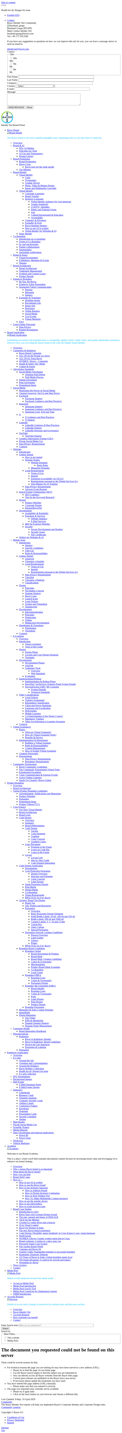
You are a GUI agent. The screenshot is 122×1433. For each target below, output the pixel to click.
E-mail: (10, 89)
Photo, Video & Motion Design (39, 185)
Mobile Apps (19, 540)
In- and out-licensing (28, 244)
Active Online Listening (30, 777)
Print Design (37, 1002)
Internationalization (34, 612)
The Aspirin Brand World (31, 1246)
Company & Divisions (35, 220)
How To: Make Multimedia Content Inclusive (46, 1198)
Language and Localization (38, 708)
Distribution (30, 628)
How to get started (33, 457)
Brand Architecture (22, 265)
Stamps (22, 1119)
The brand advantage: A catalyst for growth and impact (45, 1260)
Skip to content (8, 2)
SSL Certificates (38, 534)
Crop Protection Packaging (37, 871)
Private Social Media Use (31, 441)
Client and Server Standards (38, 705)
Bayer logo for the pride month (39, 167)
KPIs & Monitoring (34, 1020)
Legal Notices (31, 601)
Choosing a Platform (34, 580)
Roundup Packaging (34, 1007)
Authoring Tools (32, 668)
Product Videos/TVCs (29, 804)
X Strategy (30, 420)
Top (3, 1430)
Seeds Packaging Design (36, 884)
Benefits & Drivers (34, 737)
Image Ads (30, 305)
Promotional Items (27, 385)
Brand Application (15, 332)
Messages (29, 292)
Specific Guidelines (34, 548)
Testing (28, 620)
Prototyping (30, 617)
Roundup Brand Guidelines (32, 948)
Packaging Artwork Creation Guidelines (44, 932)
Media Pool (12, 1270)
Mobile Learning (33, 713)
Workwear (18, 1140)
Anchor (34, 831)
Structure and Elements (42, 876)
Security (29, 526)
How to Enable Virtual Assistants (40, 751)
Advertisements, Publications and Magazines (40, 793)
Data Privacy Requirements (32, 444)
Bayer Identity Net (21, 1312)
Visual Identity (26, 175)
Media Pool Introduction (24, 1286)
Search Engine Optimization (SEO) (35, 492)
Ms (14, 64)
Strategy (29, 545)
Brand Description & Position (45, 954)
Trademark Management (30, 271)
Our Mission (25, 169)
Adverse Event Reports (36, 489)
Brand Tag (30, 903)
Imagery (29, 295)
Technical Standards (40, 692)
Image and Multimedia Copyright (40, 188)
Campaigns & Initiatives (24, 350)
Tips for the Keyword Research (39, 497)
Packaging (24, 799)
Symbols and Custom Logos (32, 273)
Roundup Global (33, 951)
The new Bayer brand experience (34, 1230)
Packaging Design (39, 983)
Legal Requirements (34, 470)
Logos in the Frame (40, 852)
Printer (34, 943)
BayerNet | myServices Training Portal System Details (50, 684)
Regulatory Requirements (37, 761)
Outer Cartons (37, 927)
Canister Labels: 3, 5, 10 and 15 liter (48, 921)
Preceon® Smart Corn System (33, 1244)
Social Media (31, 313)
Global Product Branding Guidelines (30, 791)
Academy (11, 1146)
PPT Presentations (21, 1076)
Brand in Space (20, 255)
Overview (17, 143)
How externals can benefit (25, 1317)
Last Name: (12, 80)
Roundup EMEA (33, 975)
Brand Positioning (21, 159)
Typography (30, 180)
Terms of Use (37, 473)
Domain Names (32, 460)
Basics (22, 729)
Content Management (35, 748)
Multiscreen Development (37, 623)
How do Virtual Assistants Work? (40, 735)
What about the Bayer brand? (27, 1172)
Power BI (23, 1135)
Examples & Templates (30, 297)
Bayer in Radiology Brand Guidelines (43, 1042)
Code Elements (38, 833)
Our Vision (30, 1018)
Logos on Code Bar (40, 849)
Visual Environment (28, 257)
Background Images (22, 1079)
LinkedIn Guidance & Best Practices (42, 425)
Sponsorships (25, 249)
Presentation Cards (28, 1114)
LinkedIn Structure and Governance (42, 430)
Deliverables (31, 711)
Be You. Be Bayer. (28, 281)
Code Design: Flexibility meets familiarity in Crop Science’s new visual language (57, 1233)
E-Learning (18, 636)
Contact (10, 20)
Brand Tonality (32, 196)
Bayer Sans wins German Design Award (38, 1214)
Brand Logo (24, 815)
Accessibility (37, 217)
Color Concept (38, 839)
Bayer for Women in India (31, 1228)
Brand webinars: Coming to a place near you (40, 1241)
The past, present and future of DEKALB (38, 1217)
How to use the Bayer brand (32, 1185)
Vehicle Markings (21, 1143)
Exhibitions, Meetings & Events (34, 260)
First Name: (12, 76)
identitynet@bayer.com (18, 49)
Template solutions (28, 1098)
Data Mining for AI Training (44, 484)
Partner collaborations (29, 247)
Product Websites (33, 502)
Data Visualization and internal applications (33, 1132)
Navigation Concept (34, 590)
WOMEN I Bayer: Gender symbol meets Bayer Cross (44, 1238)
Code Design (25, 817)
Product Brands (26, 276)
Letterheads (24, 1092)
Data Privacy (25, 327)
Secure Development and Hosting (47, 529)
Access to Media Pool (23, 1283)
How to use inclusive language (33, 1188)
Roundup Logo (38, 978)
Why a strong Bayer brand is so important (32, 1169)
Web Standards (38, 673)
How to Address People (36, 1190)
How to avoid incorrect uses (32, 1206)
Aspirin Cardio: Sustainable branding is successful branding (47, 1252)
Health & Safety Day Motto (32, 364)
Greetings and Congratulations (33, 1063)
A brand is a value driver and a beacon (37, 1222)
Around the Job (26, 1060)
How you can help (21, 1174)
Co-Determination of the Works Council (44, 716)
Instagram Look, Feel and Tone (39, 412)
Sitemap (5, 1427)
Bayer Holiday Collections (31, 1068)
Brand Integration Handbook (32, 1031)
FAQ (21, 321)
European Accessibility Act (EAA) (47, 478)
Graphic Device (32, 183)
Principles (29, 588)
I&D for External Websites (37, 524)
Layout (28, 855)
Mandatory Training (34, 719)
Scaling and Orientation (36, 604)
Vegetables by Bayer (28, 1262)
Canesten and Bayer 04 (30, 1249)
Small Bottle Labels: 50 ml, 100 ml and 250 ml (53, 916)
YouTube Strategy (33, 436)
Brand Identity (20, 172)
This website (13, 1337)
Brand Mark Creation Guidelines (46, 959)
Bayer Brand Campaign (30, 353)
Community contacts (11, 1407)
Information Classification (37, 703)
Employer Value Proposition (32, 284)
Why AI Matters (26, 148)
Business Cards (26, 1095)
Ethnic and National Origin (43, 209)
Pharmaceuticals (20, 1034)
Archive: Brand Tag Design (32, 900)
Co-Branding (19, 236)
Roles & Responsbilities (36, 553)
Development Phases (35, 663)
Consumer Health (21, 1028)
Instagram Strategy (34, 406)
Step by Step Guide (40, 860)
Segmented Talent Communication (35, 287)
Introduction (24, 452)
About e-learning (33, 644)
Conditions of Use (15, 1417)
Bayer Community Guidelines (33, 767)
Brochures (30, 308)
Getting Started (26, 454)
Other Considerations (29, 695)
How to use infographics (30, 1204)
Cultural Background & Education (47, 215)
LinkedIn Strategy (33, 428)
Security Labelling (27, 1116)
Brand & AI (18, 145)
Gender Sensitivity (39, 204)
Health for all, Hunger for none (33, 1071)
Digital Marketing (27, 1015)
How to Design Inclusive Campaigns (42, 1193)
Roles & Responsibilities (36, 745)
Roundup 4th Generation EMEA (40, 986)
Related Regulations (28, 329)
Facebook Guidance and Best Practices (43, 401)
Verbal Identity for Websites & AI (40, 231)
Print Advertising (27, 382)
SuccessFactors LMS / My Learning (42, 687)
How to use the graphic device (33, 1201)
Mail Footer (18, 1082)
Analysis (29, 665)
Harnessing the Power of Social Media (37, 390)
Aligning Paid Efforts (35, 374)
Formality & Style (33, 223)
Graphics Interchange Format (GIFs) (36, 438)
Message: (11, 92)
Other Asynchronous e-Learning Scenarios (45, 721)
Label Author (37, 937)
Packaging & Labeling (35, 1047)
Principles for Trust (28, 151)
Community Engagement (25, 764)
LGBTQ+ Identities (40, 207)
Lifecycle (29, 550)
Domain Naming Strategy (37, 1023)
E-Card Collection (27, 1074)
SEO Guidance (32, 494)
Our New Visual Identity (30, 809)
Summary (29, 823)
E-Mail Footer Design (29, 1087)
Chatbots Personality (28, 753)
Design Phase (31, 652)
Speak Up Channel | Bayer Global (35, 780)
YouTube (23, 433)
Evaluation (30, 676)
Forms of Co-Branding (29, 241)
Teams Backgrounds (34, 895)
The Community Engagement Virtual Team (39, 769)
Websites (17, 449)
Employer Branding (22, 279)
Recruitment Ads (33, 303)
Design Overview (39, 873)
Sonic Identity (25, 233)
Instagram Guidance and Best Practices (43, 409)
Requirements (25, 756)
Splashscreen (31, 606)
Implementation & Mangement (33, 740)
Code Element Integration (43, 863)
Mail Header (19, 1122)
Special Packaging (39, 929)
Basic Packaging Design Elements (47, 913)
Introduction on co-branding (32, 239)
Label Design (37, 881)
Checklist (29, 577)
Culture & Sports (27, 366)
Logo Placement (32, 844)
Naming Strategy (33, 593)
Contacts (23, 446)
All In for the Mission (29, 1220)
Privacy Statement (15, 1420)
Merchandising (38, 964)
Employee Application (17, 1052)
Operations (30, 631)
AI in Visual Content (29, 1225)
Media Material (20, 1130)
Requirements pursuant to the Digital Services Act (54, 481)
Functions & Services (35, 516)
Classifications (32, 582)
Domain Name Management (38, 1026)
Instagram (23, 404)
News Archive (20, 1265)
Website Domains (39, 462)
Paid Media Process (34, 377)
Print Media (30, 887)
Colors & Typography (41, 962)
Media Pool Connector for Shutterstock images (35, 1291)
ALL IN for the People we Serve (34, 356)
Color (27, 177)
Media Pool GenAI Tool (24, 1288)
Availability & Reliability (37, 513)
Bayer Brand (13, 130)
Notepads (23, 1111)
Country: (11, 86)
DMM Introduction (22, 1294)
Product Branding (15, 783)
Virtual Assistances (22, 727)
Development (25, 510)
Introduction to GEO (29, 1212)
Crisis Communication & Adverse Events (38, 775)
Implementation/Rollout (30, 679)
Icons (33, 996)
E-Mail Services (38, 521)
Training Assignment (34, 700)
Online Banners (32, 311)
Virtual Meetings (33, 319)
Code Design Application (31, 865)
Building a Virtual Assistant (38, 743)
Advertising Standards (23, 369)
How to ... (18, 1180)
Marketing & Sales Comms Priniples (36, 1010)
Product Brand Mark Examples (45, 967)
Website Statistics (39, 518)
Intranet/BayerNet (33, 508)
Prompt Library (26, 156)
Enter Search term (9, 1325)
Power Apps (25, 1138)
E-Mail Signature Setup (30, 1084)
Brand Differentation (34, 825)
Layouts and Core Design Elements (41, 655)
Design (22, 500)
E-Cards (17, 1058)
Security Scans (38, 532)
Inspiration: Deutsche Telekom (33, 1254)
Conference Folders (28, 1106)
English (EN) (13, 15)
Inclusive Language (34, 199)
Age (33, 212)
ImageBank (24, 1012)
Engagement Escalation (30, 772)
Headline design (32, 300)
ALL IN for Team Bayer (30, 358)
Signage (23, 263)
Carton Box (36, 924)
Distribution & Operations (31, 625)
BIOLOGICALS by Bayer (37, 897)
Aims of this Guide (34, 647)
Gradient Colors (38, 841)
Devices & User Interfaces (37, 1044)
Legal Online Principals (24, 324)
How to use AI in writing (37, 228)
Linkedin (23, 422)
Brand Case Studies (22, 1209)
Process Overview (39, 935)
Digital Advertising (28, 380)
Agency (34, 940)
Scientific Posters (21, 1127)
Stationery (18, 1090)
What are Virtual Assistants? (38, 732)
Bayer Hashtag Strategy (36, 225)
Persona (28, 289)
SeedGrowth (25, 1236)
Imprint (34, 476)
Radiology (24, 1036)
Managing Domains (40, 468)
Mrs (15, 58)
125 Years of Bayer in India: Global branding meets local (45, 1257)
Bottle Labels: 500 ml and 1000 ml (47, 919)
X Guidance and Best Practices (39, 417)
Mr (14, 69)
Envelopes (24, 1108)
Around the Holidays (29, 1066)
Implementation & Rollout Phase (40, 681)
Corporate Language (34, 193)
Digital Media (31, 889)
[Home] (7, 122)
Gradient (35, 836)
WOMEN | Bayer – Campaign (33, 361)
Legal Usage (37, 972)
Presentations (31, 868)
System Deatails (38, 689)
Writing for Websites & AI (31, 537)
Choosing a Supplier (34, 561)
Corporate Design (33, 505)
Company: (12, 83)
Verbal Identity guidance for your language (51, 201)
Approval (29, 558)
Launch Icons (31, 598)
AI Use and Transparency (31, 153)
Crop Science (19, 807)
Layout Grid (37, 857)
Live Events (30, 316)
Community (6, 1402)
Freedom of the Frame (41, 847)
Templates (30, 657)
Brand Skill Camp (21, 1177)
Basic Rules (42, 465)
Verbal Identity (26, 191)
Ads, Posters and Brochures (38, 905)
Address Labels (26, 1103)
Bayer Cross (25, 164)
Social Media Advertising (31, 372)
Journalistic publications (30, 252)
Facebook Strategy (34, 398)
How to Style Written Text (37, 1196)
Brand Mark (36, 956)
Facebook (23, 396)
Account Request (15, 1296)
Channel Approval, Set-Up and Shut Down (39, 393)
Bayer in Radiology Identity (38, 1039)
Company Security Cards (31, 1100)
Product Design (38, 1004)
